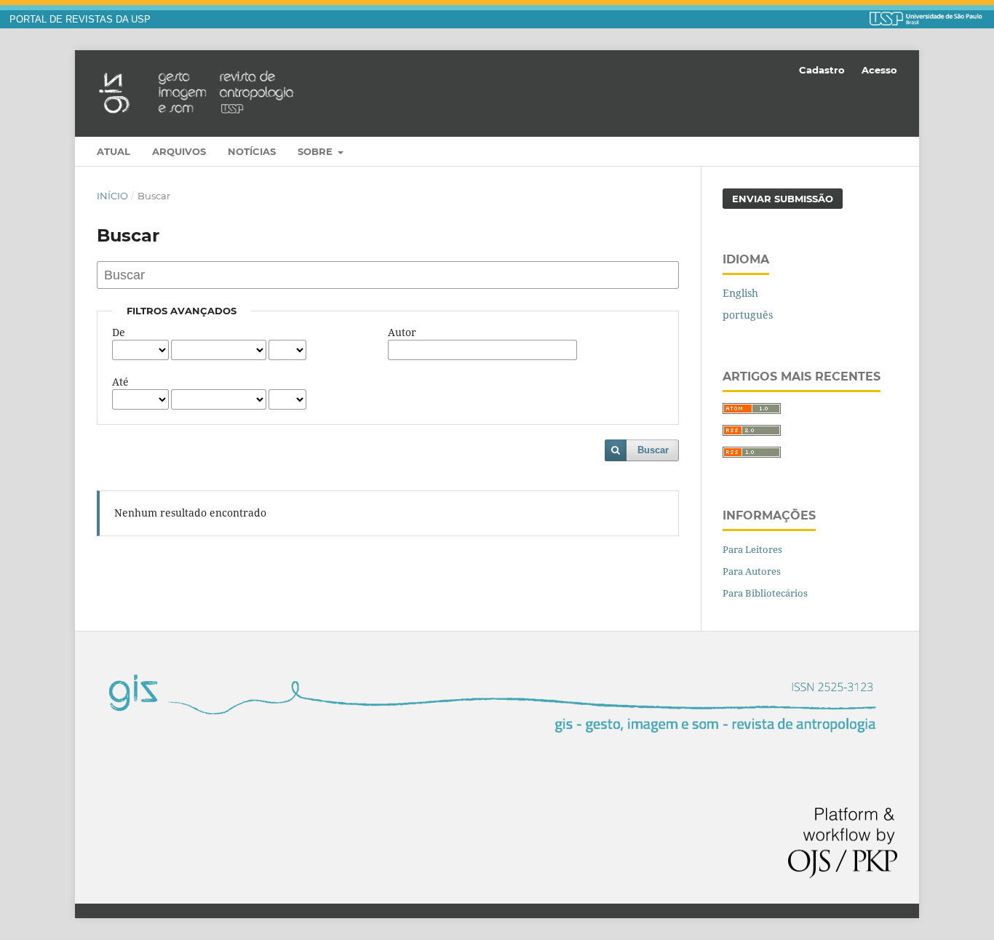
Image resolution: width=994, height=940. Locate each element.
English (740, 293)
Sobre (316, 151)
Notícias (252, 151)
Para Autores (752, 571)
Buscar (653, 450)
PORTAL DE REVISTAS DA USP (80, 20)
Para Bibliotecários (765, 593)
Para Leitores (752, 549)
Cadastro (822, 70)
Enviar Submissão (782, 198)
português (748, 315)
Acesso (879, 70)
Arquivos (179, 151)
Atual (113, 151)
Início (112, 196)
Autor (402, 332)
